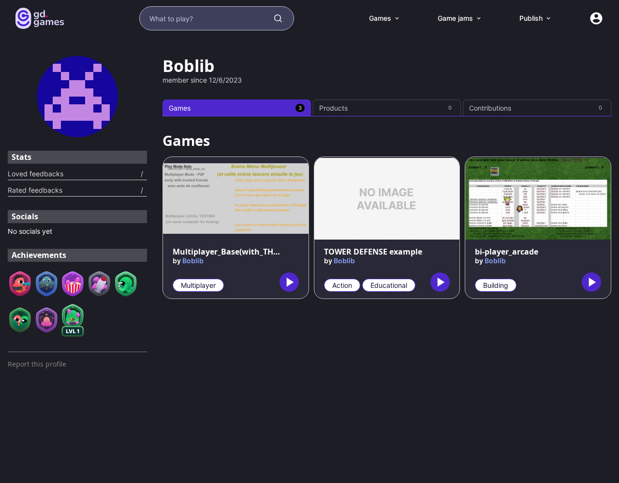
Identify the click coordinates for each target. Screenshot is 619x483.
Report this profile (37, 364)
